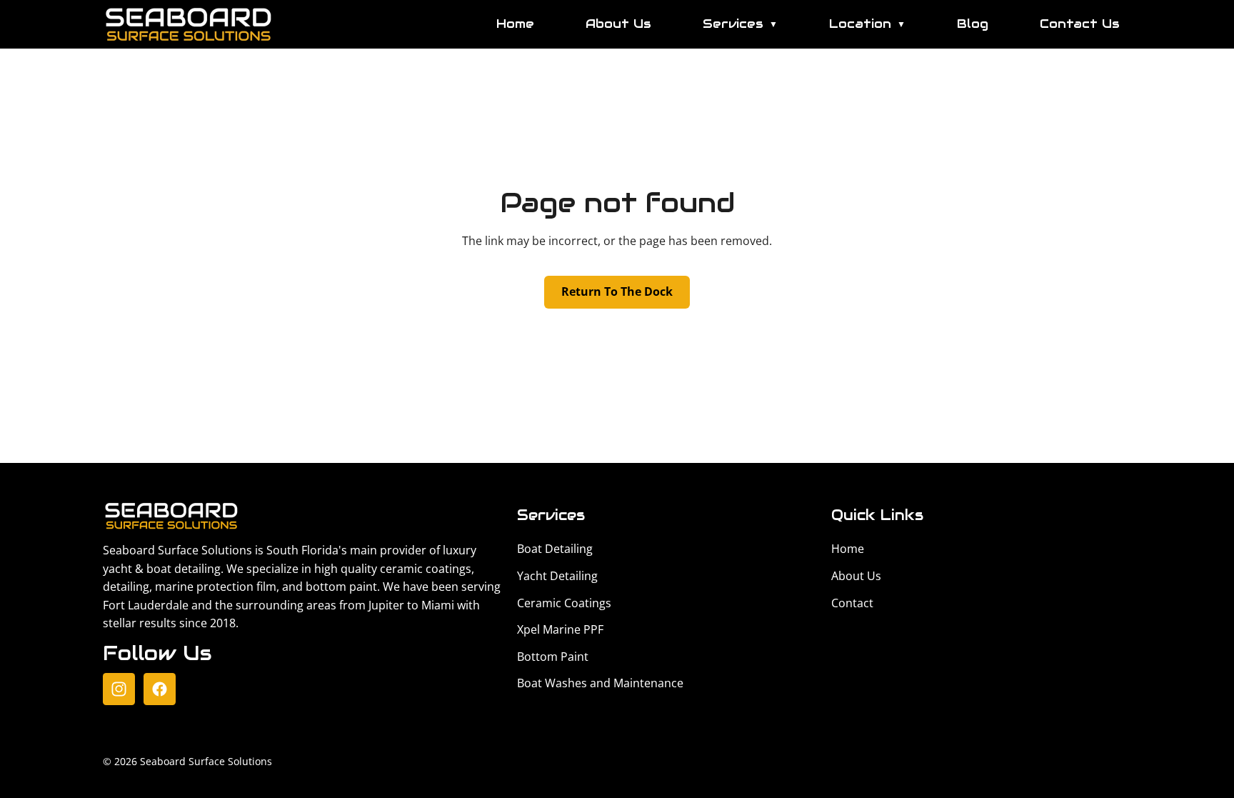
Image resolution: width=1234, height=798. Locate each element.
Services (740, 23)
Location (867, 23)
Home (515, 23)
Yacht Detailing (557, 576)
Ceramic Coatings (564, 603)
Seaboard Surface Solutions (206, 761)
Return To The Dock (617, 291)
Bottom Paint (552, 656)
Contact (852, 603)
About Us (618, 23)
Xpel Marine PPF (560, 629)
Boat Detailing (555, 549)
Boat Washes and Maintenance (600, 683)
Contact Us (1080, 23)
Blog (972, 23)
